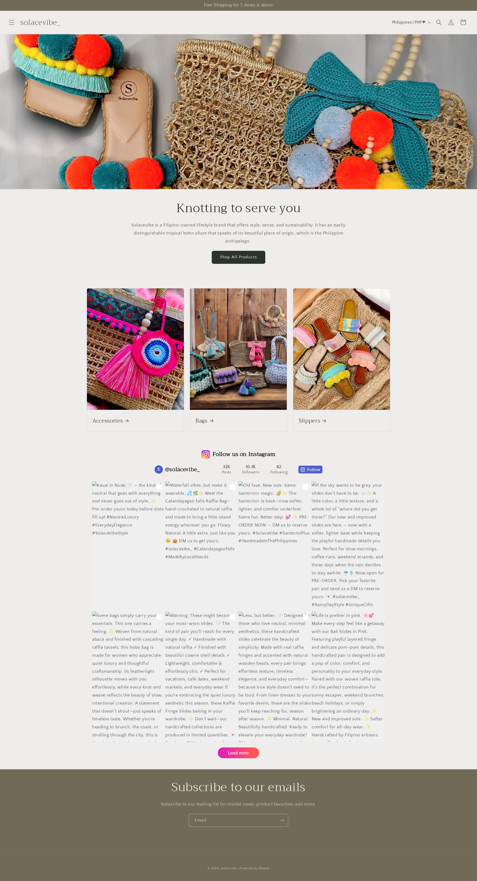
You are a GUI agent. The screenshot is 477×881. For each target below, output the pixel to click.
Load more (238, 752)
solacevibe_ (230, 868)
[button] (12, 22)
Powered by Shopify (254, 868)
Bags (201, 420)
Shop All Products (238, 257)
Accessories (107, 420)
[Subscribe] (282, 820)
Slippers (309, 420)
